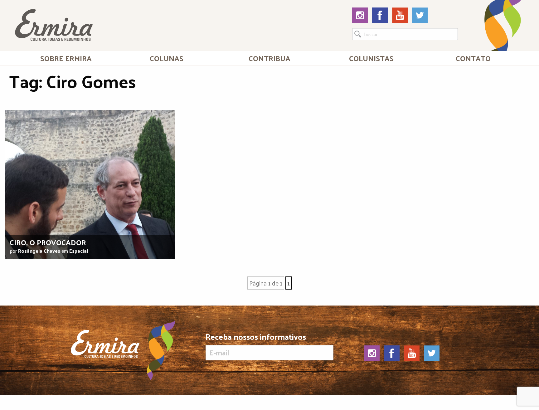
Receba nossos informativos (256, 338)
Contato (473, 58)
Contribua (269, 58)
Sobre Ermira (66, 58)
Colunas (166, 58)
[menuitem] (66, 58)
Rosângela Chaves (39, 250)
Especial (78, 250)
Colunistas (371, 58)
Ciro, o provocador (48, 242)
